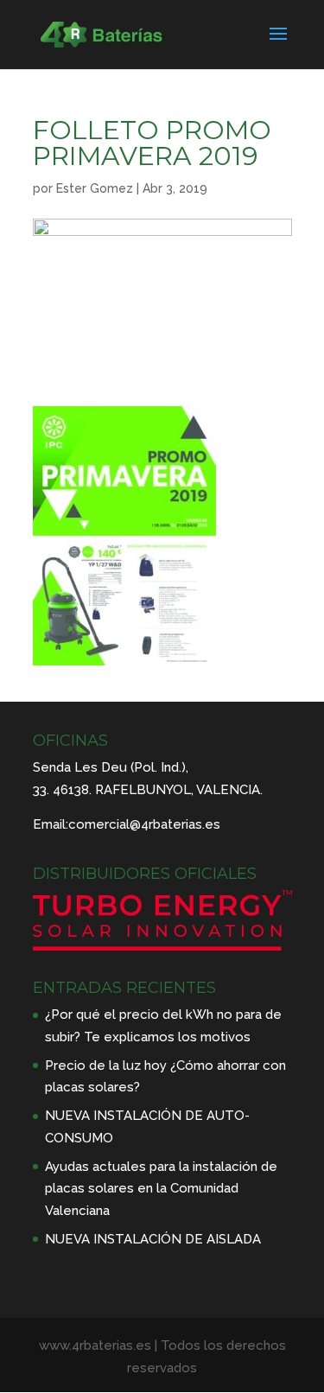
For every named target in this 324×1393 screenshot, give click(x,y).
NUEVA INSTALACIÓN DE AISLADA (153, 1239)
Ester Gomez (94, 188)
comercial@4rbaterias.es (144, 824)
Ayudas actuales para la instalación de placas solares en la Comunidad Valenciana (161, 1188)
